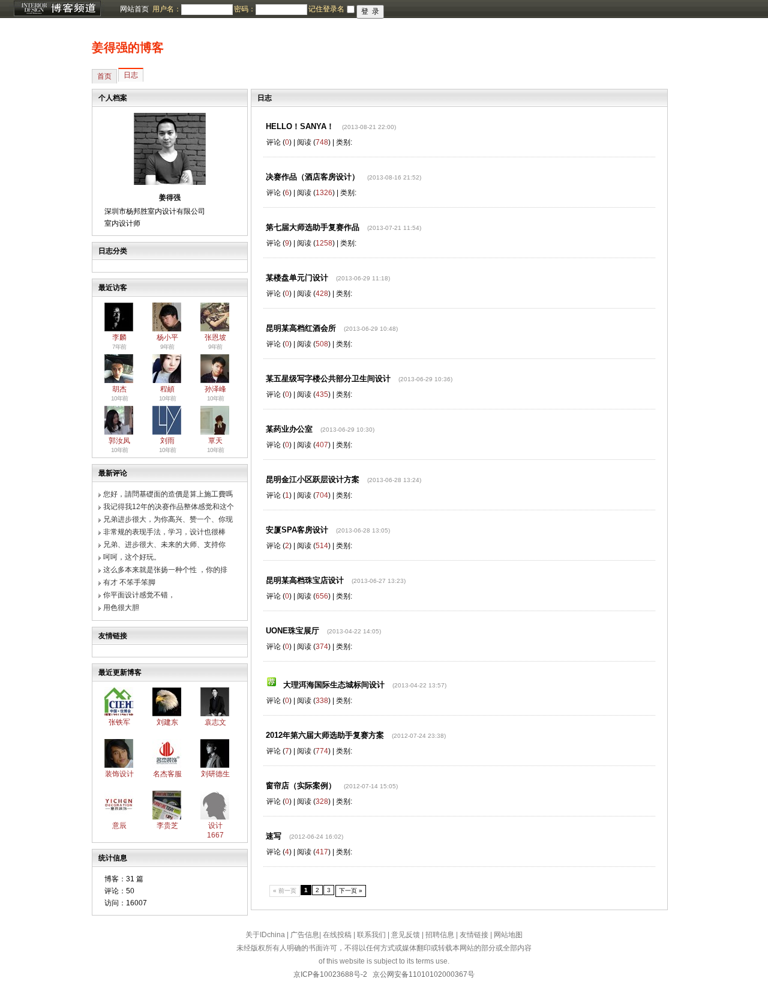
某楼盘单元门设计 (297, 277)
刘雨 (167, 440)
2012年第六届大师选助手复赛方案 (325, 735)
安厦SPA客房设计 (297, 529)
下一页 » (350, 890)
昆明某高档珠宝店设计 (305, 580)
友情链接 (474, 935)
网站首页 (134, 9)
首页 (104, 76)
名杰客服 (167, 774)
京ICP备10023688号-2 (330, 974)
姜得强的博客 (128, 47)
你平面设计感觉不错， (139, 595)
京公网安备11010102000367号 (424, 974)
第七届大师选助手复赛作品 (312, 227)
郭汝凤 (119, 440)
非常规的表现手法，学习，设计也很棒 (164, 532)
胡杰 (119, 389)
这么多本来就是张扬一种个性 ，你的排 (165, 570)
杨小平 (167, 337)
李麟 (119, 337)
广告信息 (304, 935)
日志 (131, 75)
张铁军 (119, 722)
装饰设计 (119, 774)
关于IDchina (265, 935)
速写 (273, 836)
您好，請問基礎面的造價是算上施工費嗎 (168, 494)
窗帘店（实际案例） (301, 785)
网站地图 (508, 935)
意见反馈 (405, 935)
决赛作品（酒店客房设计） (312, 176)
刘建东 (167, 722)
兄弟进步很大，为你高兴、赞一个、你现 (168, 519)
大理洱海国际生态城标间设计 (334, 684)
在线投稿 (337, 935)
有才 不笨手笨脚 (129, 582)
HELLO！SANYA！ (300, 126)
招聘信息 (439, 935)
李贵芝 (167, 825)
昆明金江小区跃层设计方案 (312, 479)
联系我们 (371, 935)
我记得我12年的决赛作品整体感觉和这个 (168, 507)
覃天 (215, 440)
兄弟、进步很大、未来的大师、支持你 (164, 544)
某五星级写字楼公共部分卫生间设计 (328, 378)
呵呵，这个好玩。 (132, 557)
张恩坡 (215, 337)
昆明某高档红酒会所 (301, 328)
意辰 (119, 825)
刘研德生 (215, 774)
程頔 (167, 389)
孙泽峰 (215, 389)
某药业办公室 (289, 428)
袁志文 (215, 722)
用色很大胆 (121, 607)
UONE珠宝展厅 (292, 630)
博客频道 (57, 9)
